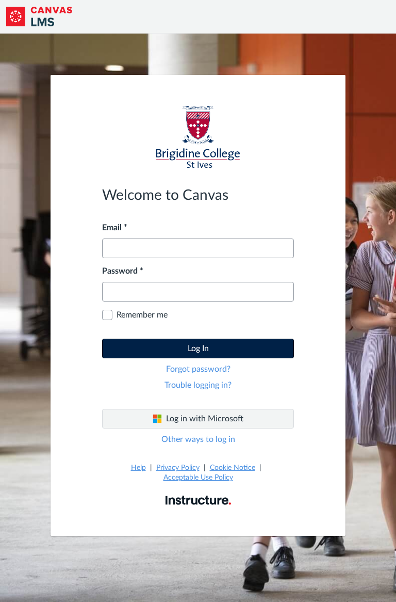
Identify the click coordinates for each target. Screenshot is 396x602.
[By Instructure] (198, 500)
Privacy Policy (178, 467)
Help (138, 467)
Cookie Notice (232, 467)
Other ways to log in (198, 439)
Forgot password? (198, 369)
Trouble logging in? (198, 385)
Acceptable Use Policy (198, 477)
